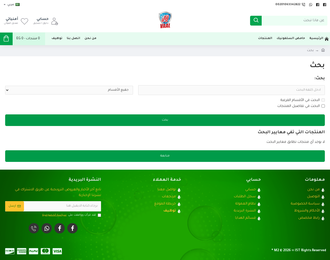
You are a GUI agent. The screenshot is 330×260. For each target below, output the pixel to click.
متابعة (165, 156)
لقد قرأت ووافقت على (69, 215)
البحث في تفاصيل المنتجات (298, 106)
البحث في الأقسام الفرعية (300, 100)
